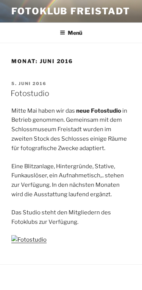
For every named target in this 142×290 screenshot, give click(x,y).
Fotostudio (30, 93)
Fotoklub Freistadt (70, 11)
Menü (75, 32)
